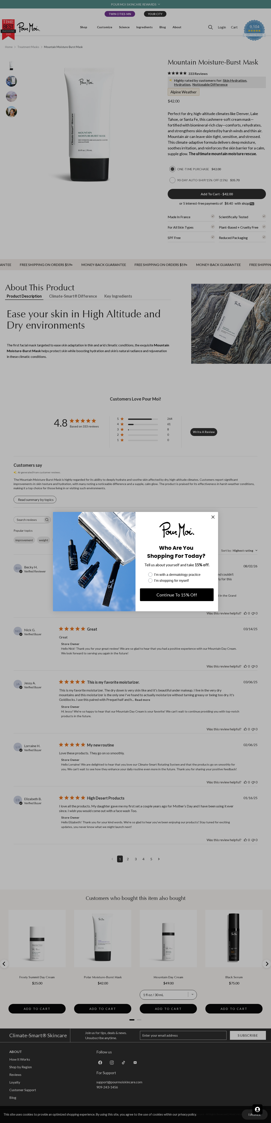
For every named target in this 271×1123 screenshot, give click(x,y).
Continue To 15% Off (176, 594)
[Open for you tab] (257, 1109)
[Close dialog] (213, 517)
